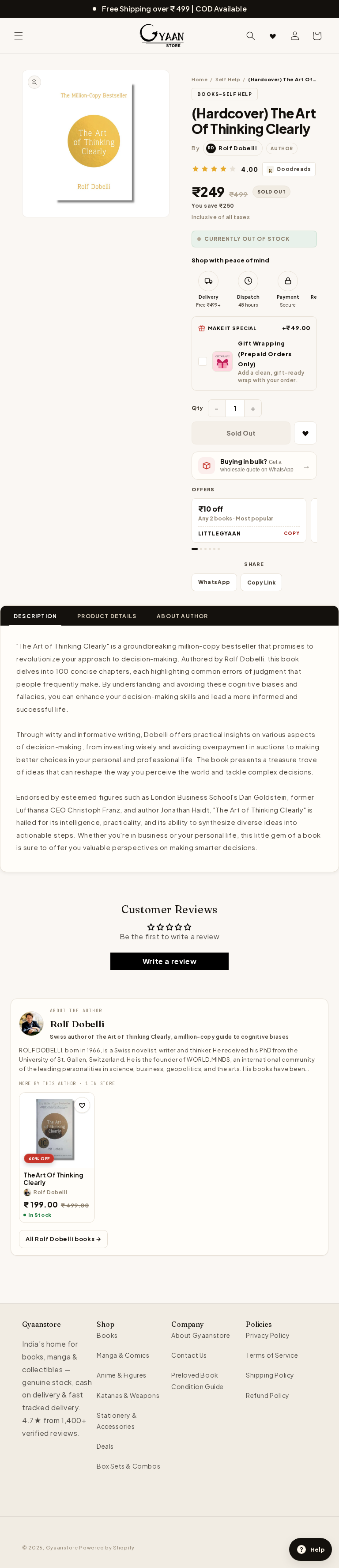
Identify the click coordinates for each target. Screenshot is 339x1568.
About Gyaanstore (200, 1335)
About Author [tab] (182, 616)
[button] (18, 36)
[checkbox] (254, 361)
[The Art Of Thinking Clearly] (56, 1130)
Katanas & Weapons (128, 1395)
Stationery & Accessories (117, 1420)
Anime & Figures (122, 1375)
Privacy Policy (268, 1335)
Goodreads (290, 169)
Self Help (227, 79)
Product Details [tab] (106, 616)
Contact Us (189, 1355)
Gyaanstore (62, 1547)
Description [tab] (35, 616)
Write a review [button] (169, 961)
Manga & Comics (123, 1355)
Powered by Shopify (107, 1547)
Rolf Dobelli (77, 1023)
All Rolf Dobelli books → (63, 1238)
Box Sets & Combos (128, 1466)
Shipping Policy (270, 1375)
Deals (105, 1446)
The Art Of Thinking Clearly (53, 1179)
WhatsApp (214, 582)
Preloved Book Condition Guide (197, 1380)
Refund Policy (268, 1395)
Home (199, 79)
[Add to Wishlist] (305, 432)
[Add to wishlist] (82, 1105)
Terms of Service (272, 1355)
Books (107, 1335)
